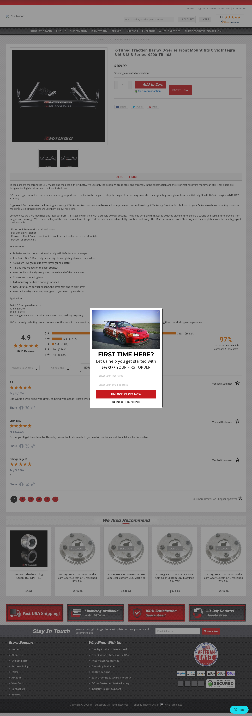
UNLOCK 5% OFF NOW (126, 394)
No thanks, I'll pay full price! (126, 401)
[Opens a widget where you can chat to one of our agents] (239, 710)
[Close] (158, 312)
